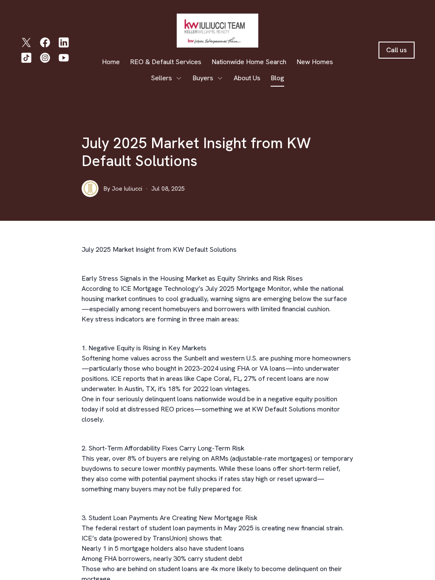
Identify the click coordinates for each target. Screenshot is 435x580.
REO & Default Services (165, 61)
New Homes (315, 61)
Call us (396, 49)
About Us (247, 77)
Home (111, 61)
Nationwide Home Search (249, 61)
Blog (277, 77)
